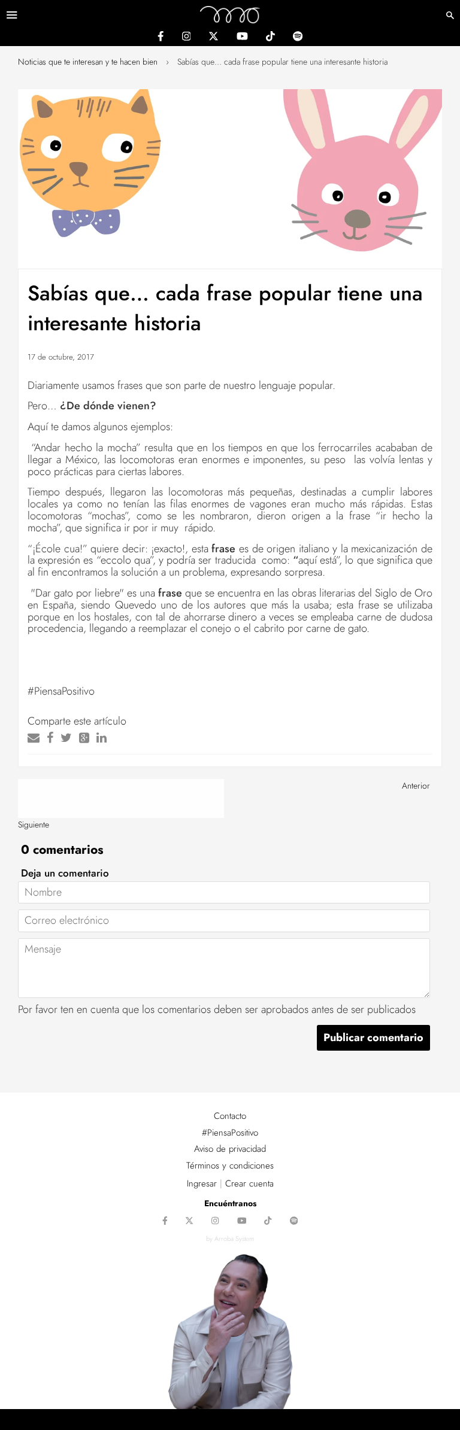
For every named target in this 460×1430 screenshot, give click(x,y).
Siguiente (33, 824)
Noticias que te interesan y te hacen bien (88, 62)
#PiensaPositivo (230, 1132)
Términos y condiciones (230, 1165)
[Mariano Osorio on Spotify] (297, 38)
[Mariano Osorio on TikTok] (270, 38)
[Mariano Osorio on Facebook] (161, 38)
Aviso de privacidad (230, 1148)
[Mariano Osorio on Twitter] (213, 38)
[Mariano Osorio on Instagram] (186, 38)
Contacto (230, 1115)
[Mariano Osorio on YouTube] (242, 38)
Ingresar (202, 1183)
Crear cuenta (249, 1183)
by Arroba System (230, 1238)
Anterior (416, 786)
